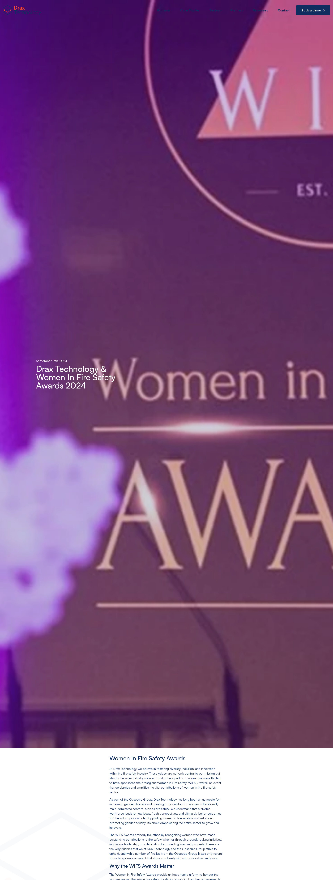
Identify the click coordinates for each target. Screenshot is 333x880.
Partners (236, 10)
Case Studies (190, 10)
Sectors (215, 10)
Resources (260, 10)
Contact (284, 10)
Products (163, 10)
